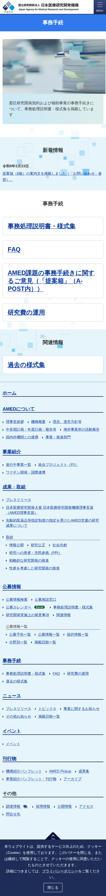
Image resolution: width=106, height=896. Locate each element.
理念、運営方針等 (67, 422)
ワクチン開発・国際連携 (26, 472)
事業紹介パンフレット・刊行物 (31, 779)
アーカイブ (73, 779)
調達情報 (13, 806)
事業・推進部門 (58, 437)
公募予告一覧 (20, 634)
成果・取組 (14, 486)
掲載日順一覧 (45, 642)
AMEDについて (19, 408)
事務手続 (12, 660)
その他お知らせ (18, 716)
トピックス (47, 709)
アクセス (86, 806)
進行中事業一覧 (18, 465)
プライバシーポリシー (60, 871)
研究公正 (38, 545)
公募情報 (12, 586)
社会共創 (59, 545)
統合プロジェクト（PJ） (58, 465)
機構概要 (38, 422)
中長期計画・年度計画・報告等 (31, 429)
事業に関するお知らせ (82, 709)
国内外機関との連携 (22, 437)
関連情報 (63, 615)
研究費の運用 (26, 312)
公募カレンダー (24, 607)
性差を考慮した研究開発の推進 (34, 568)
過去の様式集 (26, 364)
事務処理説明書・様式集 (42, 226)
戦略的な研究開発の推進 (29, 560)
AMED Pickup (60, 771)
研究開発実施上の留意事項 (27, 615)
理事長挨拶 (15, 422)
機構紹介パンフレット (24, 771)
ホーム (9, 392)
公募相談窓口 (45, 599)
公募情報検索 (17, 599)
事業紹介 (12, 451)
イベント (12, 731)
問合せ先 (13, 814)
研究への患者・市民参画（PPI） (35, 553)
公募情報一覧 (49, 634)
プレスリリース (18, 500)
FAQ (14, 249)
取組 (9, 537)
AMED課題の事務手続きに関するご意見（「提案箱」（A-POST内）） (51, 280)
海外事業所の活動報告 (82, 429)
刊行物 (9, 758)
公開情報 (64, 806)
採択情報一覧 (78, 634)
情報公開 (16, 545)
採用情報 (43, 806)
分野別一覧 (18, 642)
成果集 (83, 771)
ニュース (12, 695)
